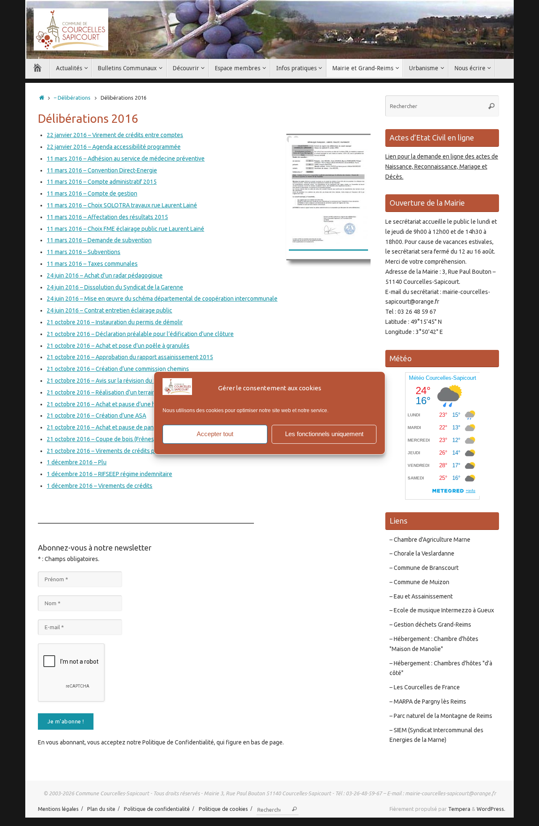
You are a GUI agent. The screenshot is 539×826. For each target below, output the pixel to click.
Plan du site (101, 809)
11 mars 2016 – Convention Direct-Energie (102, 170)
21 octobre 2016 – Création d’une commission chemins (118, 368)
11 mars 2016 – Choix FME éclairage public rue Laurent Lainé (125, 228)
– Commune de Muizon (419, 582)
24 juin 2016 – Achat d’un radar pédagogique (105, 275)
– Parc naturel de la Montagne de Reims (441, 715)
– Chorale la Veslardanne (422, 553)
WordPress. (491, 809)
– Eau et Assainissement (421, 596)
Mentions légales (58, 809)
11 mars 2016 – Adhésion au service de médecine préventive (126, 158)
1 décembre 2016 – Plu (77, 462)
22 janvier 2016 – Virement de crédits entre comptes (115, 135)
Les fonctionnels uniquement (324, 433)
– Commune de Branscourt (424, 567)
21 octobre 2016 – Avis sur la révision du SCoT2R (110, 380)
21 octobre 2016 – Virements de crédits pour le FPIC (114, 450)
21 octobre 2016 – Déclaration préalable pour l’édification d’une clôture (140, 334)
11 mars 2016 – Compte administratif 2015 (102, 181)
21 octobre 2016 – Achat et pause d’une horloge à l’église (122, 404)
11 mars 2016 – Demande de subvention (99, 240)
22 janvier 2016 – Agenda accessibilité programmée (114, 146)
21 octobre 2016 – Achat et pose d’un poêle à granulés (118, 345)
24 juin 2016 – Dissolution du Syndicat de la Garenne (115, 287)
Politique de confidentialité (157, 809)
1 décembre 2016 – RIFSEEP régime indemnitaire (109, 474)
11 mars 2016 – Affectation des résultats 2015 (107, 217)
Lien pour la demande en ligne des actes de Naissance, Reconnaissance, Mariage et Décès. (441, 166)
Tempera (459, 809)
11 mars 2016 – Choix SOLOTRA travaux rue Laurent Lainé (122, 205)
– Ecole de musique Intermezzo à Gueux (442, 610)
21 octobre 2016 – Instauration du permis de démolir (115, 322)
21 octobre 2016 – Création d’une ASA (96, 415)
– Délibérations (72, 98)
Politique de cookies (223, 809)
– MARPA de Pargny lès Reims (428, 701)
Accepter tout (215, 433)
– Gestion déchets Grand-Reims (430, 624)
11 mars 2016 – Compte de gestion (92, 193)
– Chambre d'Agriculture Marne (430, 539)
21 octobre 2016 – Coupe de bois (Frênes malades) (113, 439)
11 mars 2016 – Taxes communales (92, 263)
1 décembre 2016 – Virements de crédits (99, 485)
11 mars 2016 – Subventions (83, 252)
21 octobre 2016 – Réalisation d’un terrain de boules (115, 392)
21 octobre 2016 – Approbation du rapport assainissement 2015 (130, 357)
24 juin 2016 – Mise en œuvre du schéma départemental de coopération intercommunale (162, 298)
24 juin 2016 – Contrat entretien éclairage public (109, 310)
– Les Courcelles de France (425, 687)
